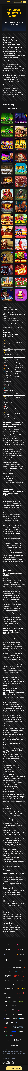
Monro (7, 2)
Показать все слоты (14, 108)
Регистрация (18, 1)
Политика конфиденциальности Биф (14, 1043)
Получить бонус (14, 1068)
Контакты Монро (14, 1045)
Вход (24, 1)
